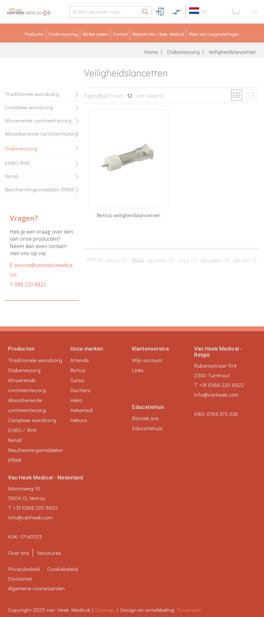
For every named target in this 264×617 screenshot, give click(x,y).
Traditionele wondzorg (32, 94)
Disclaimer (20, 578)
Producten (34, 34)
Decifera (80, 390)
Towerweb (188, 609)
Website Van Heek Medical (158, 34)
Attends (79, 360)
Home (151, 51)
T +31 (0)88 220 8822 (219, 385)
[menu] (132, 34)
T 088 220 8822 (28, 284)
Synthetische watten (107, 300)
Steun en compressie (105, 282)
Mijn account (147, 360)
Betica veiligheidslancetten (128, 215)
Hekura (78, 420)
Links (138, 370)
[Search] (145, 11)
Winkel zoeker (95, 34)
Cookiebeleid (62, 569)
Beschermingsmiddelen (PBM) (39, 189)
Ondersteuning (63, 34)
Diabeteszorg (183, 51)
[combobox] (110, 11)
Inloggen (160, 11)
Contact (120, 34)
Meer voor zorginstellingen (214, 34)
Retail (11, 176)
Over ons (18, 552)
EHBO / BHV (22, 430)
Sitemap (105, 609)
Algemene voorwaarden (36, 588)
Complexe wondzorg (29, 107)
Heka (76, 400)
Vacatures (49, 552)
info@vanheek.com (216, 394)
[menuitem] (34, 34)
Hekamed (81, 410)
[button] (208, 11)
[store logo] (35, 11)
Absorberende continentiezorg (41, 133)
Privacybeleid (24, 569)
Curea (77, 380)
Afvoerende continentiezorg (38, 120)
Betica (77, 370)
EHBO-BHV (17, 163)
